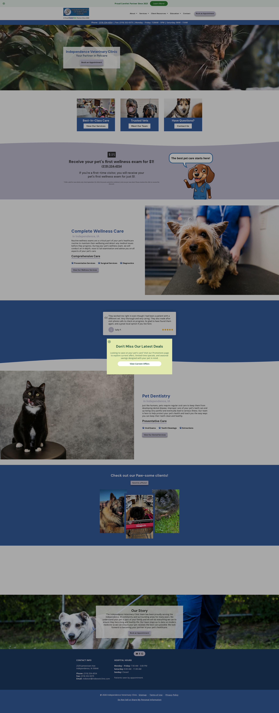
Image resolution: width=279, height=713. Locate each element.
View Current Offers (139, 363)
